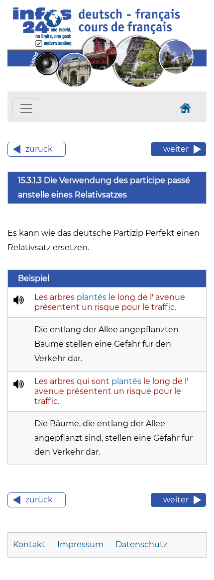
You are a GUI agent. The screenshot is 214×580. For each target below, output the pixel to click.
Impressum (80, 544)
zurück (39, 149)
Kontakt (29, 544)
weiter (176, 149)
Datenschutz (141, 544)
